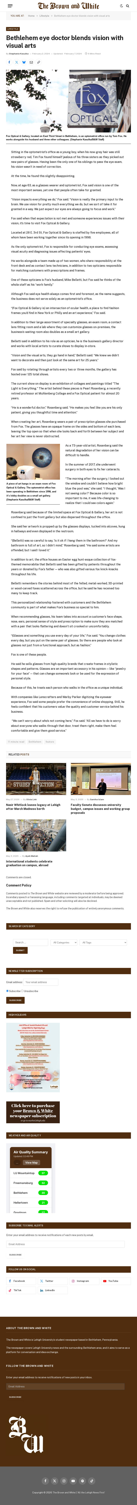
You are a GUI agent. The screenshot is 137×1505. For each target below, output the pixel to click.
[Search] (127, 6)
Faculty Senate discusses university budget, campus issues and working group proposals (100, 809)
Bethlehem (35, 741)
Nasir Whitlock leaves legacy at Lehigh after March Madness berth (33, 807)
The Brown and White (64, 1492)
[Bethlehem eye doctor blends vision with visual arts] (68, 101)
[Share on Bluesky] (24, 62)
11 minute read (16, 741)
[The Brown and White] (68, 6)
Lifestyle (12, 29)
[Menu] (10, 6)
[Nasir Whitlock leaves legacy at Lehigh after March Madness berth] (36, 779)
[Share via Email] (31, 62)
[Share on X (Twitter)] (16, 62)
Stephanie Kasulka (19, 53)
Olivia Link (31, 799)
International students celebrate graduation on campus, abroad (29, 863)
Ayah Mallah (31, 856)
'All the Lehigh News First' (91, 1492)
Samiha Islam (97, 799)
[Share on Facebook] (9, 62)
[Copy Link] (38, 62)
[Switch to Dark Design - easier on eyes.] (121, 6)
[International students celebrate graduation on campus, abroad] (36, 835)
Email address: (14, 982)
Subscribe (15, 1255)
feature (50, 741)
